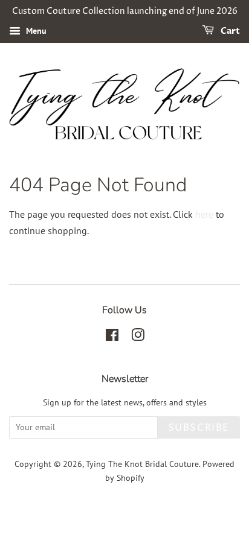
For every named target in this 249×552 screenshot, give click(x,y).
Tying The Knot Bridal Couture (142, 463)
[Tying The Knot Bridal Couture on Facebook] (112, 337)
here (204, 214)
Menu (35, 30)
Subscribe (199, 427)
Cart (229, 31)
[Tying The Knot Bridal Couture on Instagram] (137, 337)
